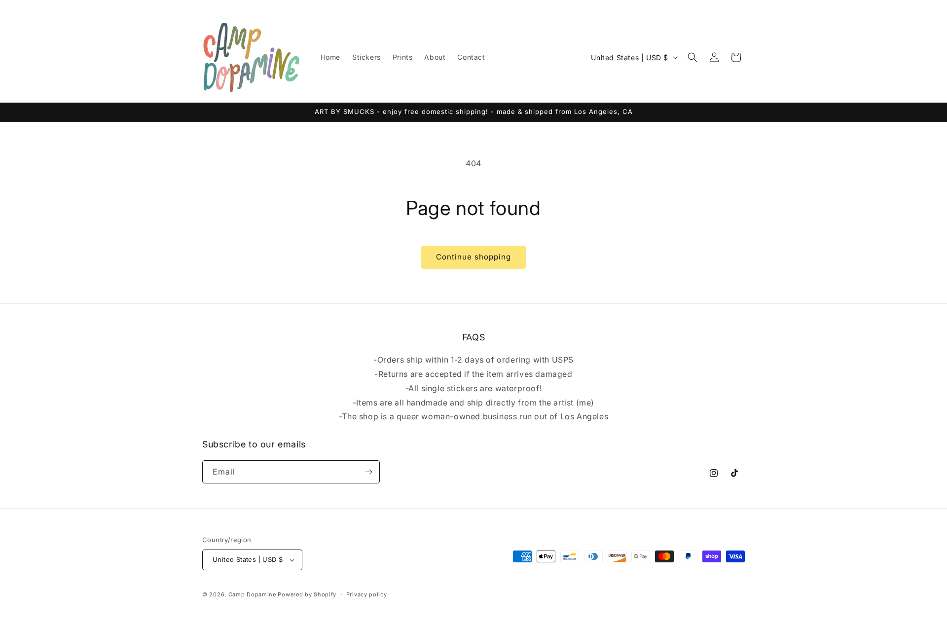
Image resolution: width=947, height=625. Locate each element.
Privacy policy (366, 594)
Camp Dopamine (252, 594)
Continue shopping (473, 256)
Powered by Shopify (307, 594)
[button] (692, 57)
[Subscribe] (368, 471)
